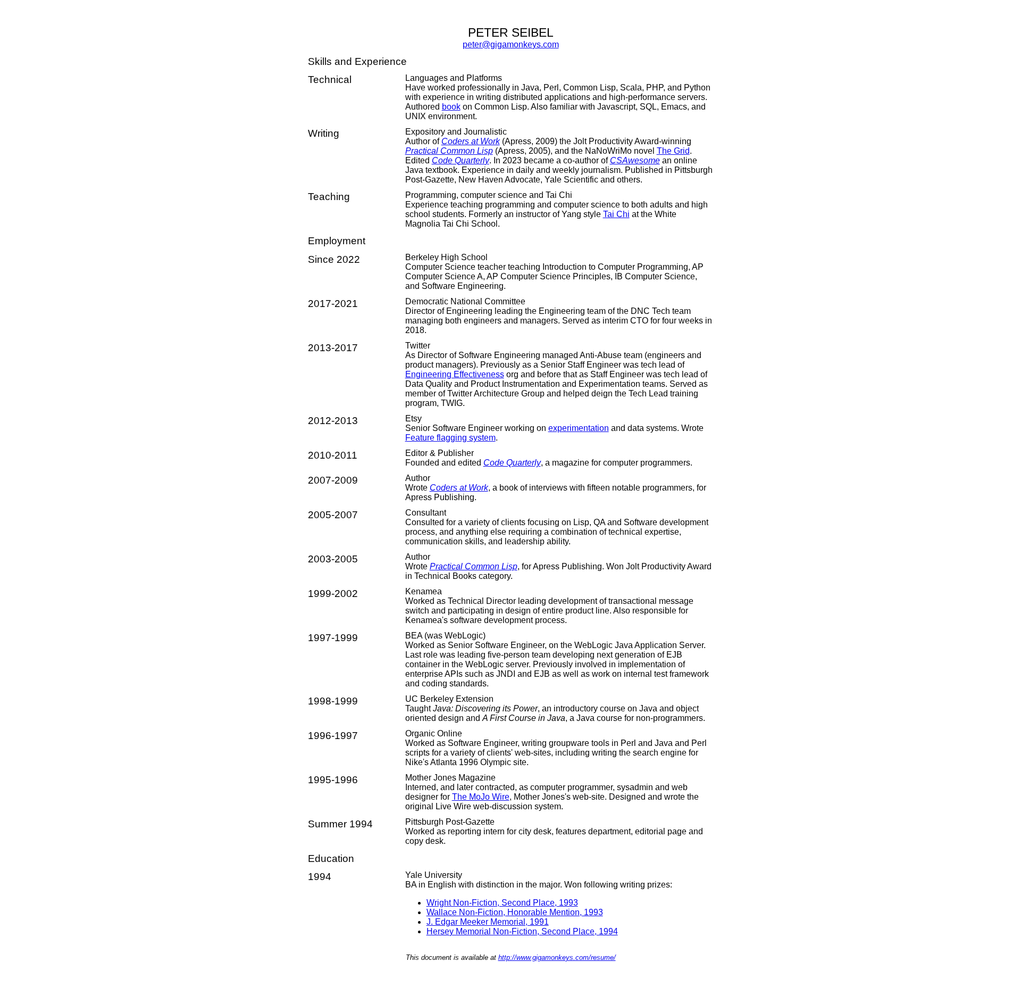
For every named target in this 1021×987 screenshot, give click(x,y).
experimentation (578, 428)
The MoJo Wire (480, 796)
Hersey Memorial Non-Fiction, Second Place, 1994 (522, 931)
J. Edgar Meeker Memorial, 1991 (487, 921)
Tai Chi (616, 214)
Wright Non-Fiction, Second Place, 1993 (502, 902)
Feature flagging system (450, 437)
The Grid (673, 150)
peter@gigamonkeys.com (511, 44)
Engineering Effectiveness (454, 374)
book (451, 106)
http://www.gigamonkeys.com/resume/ (557, 957)
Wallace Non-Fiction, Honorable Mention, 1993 (514, 912)
